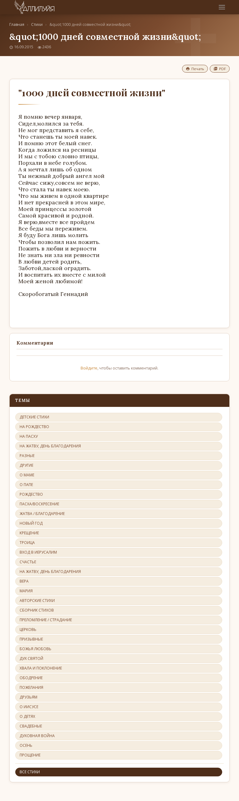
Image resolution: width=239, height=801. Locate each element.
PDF (222, 68)
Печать (197, 68)
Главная (16, 24)
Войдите (89, 368)
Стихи (37, 24)
